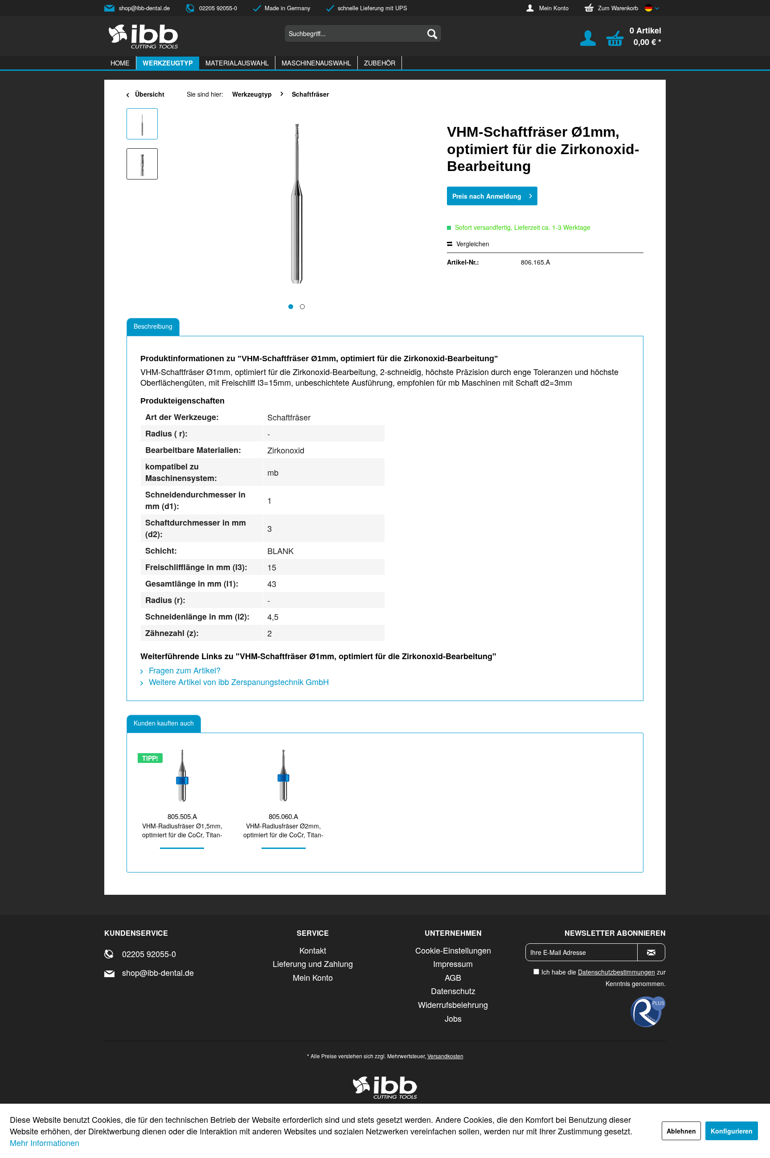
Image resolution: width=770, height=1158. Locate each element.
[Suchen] (432, 33)
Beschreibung (153, 326)
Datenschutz (453, 990)
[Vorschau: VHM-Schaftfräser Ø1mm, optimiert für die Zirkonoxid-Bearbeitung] (142, 123)
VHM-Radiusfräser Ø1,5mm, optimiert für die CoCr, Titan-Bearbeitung (182, 830)
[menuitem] (363, 33)
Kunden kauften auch (164, 722)
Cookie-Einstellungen (453, 950)
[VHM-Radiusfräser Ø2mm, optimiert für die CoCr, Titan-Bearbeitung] (284, 775)
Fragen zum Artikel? (184, 670)
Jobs (453, 1018)
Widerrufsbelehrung (453, 1004)
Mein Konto (554, 8)
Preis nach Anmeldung (486, 196)
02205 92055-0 (218, 8)
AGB (453, 977)
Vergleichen (472, 243)
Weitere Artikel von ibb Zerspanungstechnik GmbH (238, 681)
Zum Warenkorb (618, 8)
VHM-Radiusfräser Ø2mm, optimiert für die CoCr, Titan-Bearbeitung (283, 830)
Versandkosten (445, 1056)
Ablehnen (681, 1130)
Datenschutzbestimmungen (616, 971)
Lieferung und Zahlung (313, 963)
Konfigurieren (732, 1130)
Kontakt (312, 950)
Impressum (453, 963)
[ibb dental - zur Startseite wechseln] (143, 36)
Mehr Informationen (44, 1142)
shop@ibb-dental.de (144, 8)
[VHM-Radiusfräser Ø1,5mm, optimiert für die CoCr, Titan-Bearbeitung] (182, 775)
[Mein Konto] (582, 42)
